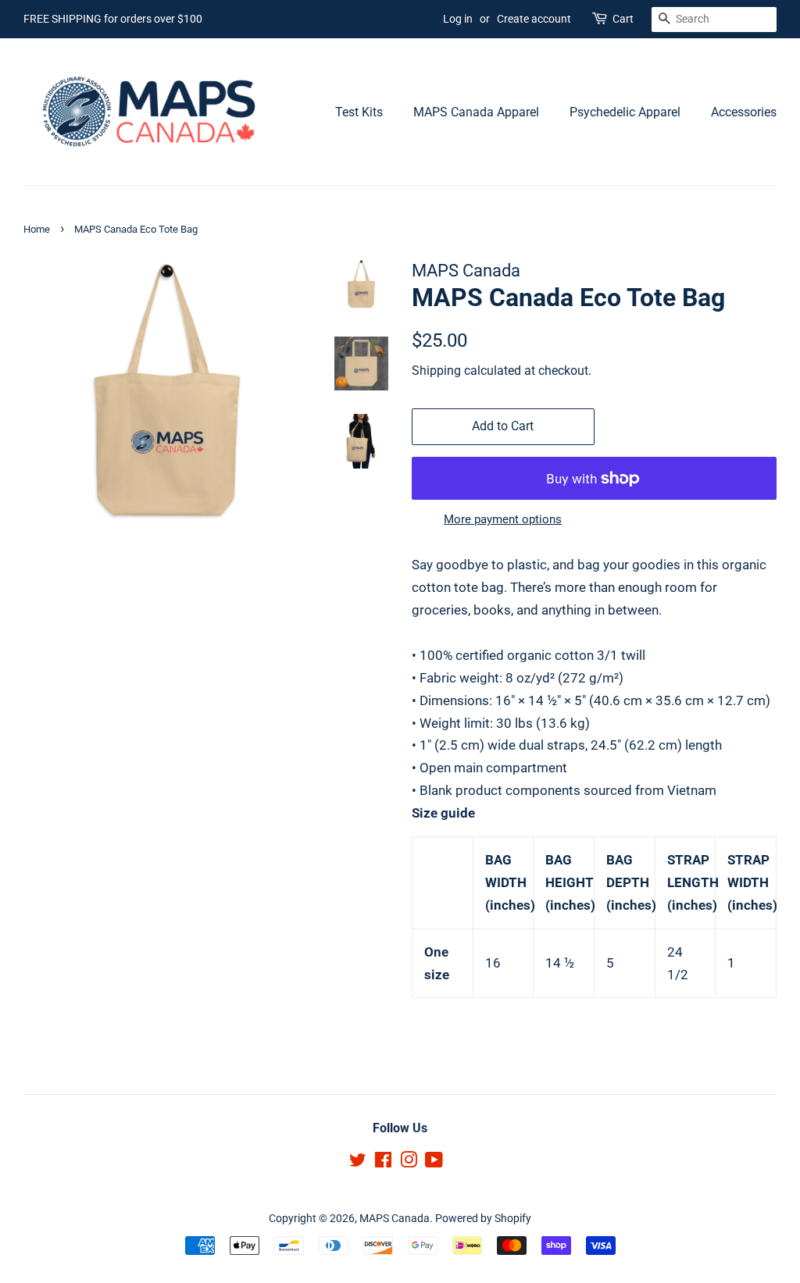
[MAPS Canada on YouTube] (434, 1163)
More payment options (503, 519)
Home (36, 229)
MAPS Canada (394, 1218)
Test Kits (359, 112)
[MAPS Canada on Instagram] (408, 1163)
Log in (458, 18)
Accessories (744, 112)
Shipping (436, 370)
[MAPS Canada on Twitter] (357, 1163)
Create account (534, 18)
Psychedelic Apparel (625, 112)
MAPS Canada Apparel (476, 112)
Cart (623, 18)
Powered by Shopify (483, 1218)
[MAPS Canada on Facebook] (383, 1163)
